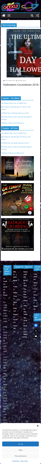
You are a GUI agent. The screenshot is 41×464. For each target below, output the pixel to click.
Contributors (35, 276)
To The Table (25, 311)
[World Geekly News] (20, 2)
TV (14, 332)
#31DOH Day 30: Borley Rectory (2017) (15, 113)
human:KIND (26, 274)
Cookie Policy (15, 461)
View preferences (20, 456)
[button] (38, 426)
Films (15, 293)
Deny (20, 450)
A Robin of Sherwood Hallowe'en (12, 123)
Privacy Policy (24, 461)
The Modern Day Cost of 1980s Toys (13, 103)
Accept (20, 444)
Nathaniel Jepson (21, 80)
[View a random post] (37, 15)
